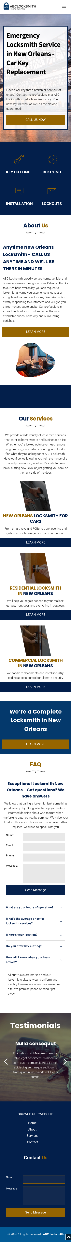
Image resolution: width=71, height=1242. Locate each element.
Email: (9, 845)
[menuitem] (32, 1123)
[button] (64, 6)
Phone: (10, 855)
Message (11, 1188)
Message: (12, 865)
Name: (10, 835)
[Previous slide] (6, 1061)
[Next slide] (65, 1061)
